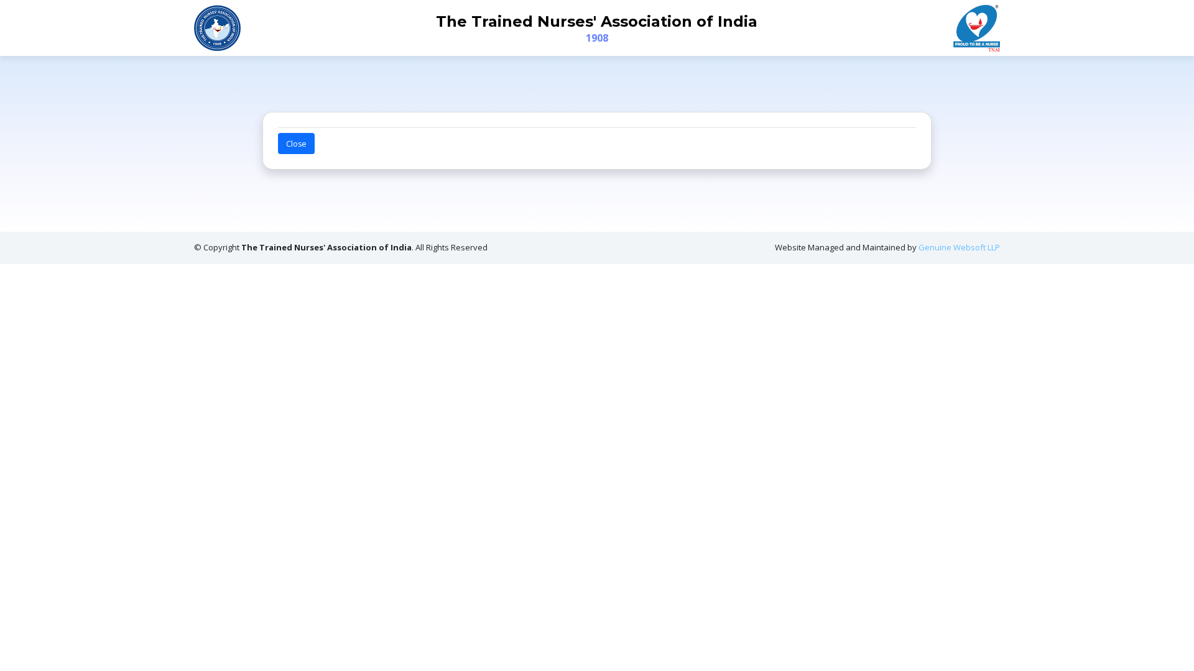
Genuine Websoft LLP (959, 247)
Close (296, 144)
